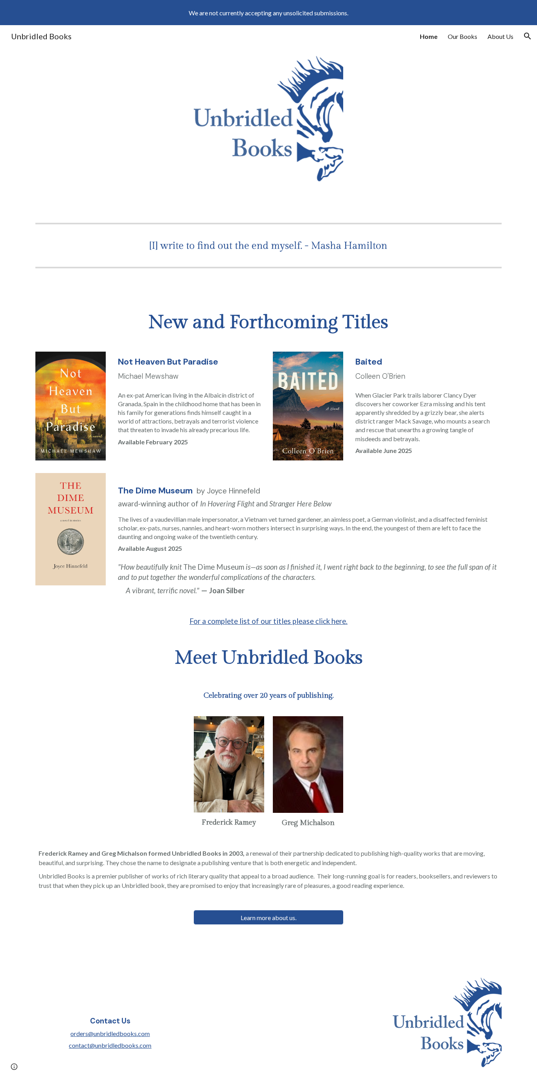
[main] (268, 322)
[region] (268, 12)
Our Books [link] (462, 36)
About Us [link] (500, 36)
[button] (527, 36)
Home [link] (429, 36)
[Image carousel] (268, 245)
